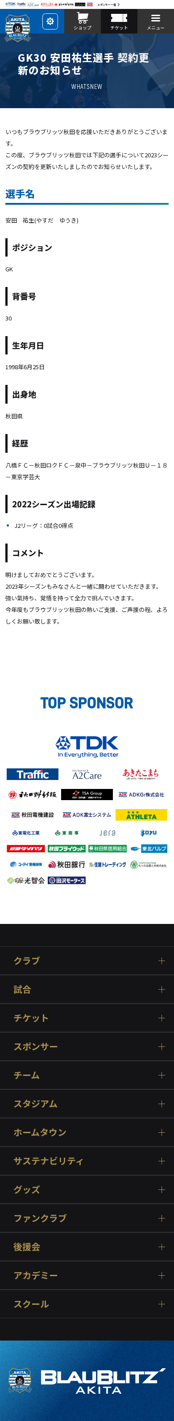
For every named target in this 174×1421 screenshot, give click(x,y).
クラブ (26, 960)
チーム (26, 1074)
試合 (22, 988)
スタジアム (35, 1103)
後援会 (26, 1246)
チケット (31, 1017)
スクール (31, 1303)
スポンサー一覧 (106, 5)
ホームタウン (39, 1132)
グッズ (26, 1189)
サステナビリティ (48, 1160)
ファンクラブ (40, 1217)
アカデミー (35, 1275)
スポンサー (35, 1046)
